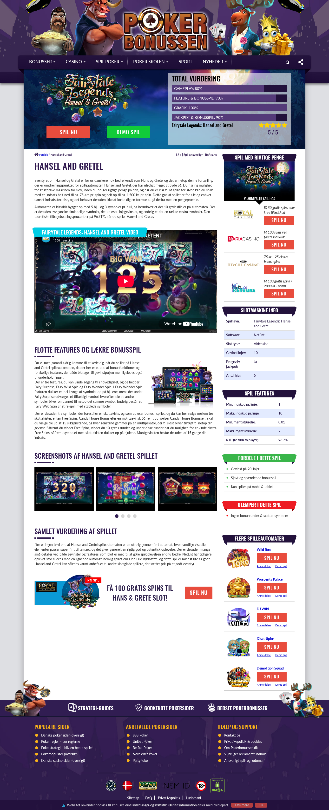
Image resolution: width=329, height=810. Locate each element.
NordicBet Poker (145, 754)
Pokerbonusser (52, 754)
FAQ (148, 798)
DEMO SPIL (128, 132)
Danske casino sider (56, 760)
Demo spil (281, 566)
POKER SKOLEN (149, 61)
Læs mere (242, 805)
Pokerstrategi (50, 748)
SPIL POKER (108, 61)
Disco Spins (265, 638)
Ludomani (193, 798)
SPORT (185, 61)
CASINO (74, 61)
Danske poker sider (55, 735)
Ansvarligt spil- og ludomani (244, 760)
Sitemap (133, 798)
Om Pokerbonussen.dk (241, 748)
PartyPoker (141, 760)
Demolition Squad (270, 668)
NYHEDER (213, 61)
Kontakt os (232, 735)
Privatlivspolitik (169, 798)
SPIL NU (68, 132)
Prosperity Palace (270, 579)
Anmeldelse (264, 566)
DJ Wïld (263, 609)
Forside (43, 154)
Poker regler (50, 741)
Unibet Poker (142, 741)
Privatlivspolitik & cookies (243, 741)
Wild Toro (264, 550)
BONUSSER (41, 61)
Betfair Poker (142, 748)
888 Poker (140, 735)
